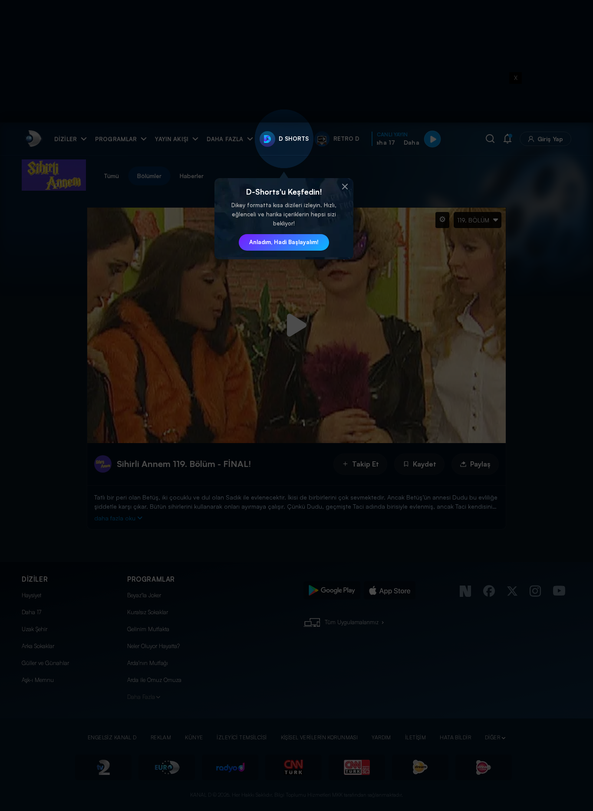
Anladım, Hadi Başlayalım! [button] (284, 241)
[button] (344, 187)
